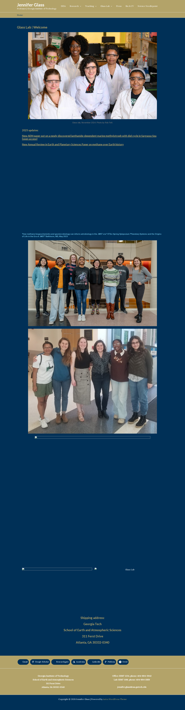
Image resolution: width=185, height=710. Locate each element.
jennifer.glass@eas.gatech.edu (131, 687)
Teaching (89, 6)
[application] (80, 6)
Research (74, 6)
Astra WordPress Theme (115, 699)
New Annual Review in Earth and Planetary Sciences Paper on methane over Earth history (73, 144)
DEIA (63, 6)
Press (119, 6)
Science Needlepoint (148, 6)
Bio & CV (130, 6)
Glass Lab (105, 6)
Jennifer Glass (30, 4)
